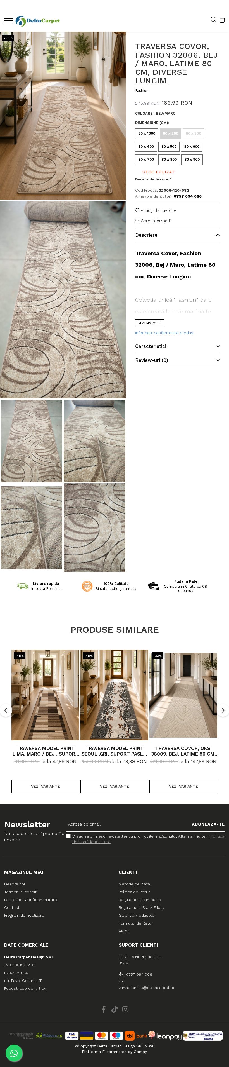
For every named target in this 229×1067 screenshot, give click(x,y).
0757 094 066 (138, 974)
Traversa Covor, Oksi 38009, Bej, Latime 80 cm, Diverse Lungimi (183, 751)
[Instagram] (125, 1010)
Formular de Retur (136, 923)
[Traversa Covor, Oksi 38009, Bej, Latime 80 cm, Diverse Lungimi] (183, 695)
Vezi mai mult (149, 323)
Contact (12, 907)
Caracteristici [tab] (150, 346)
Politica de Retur (134, 892)
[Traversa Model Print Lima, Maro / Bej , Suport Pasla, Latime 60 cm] (45, 695)
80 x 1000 (146, 133)
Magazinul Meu (24, 872)
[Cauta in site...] (213, 20)
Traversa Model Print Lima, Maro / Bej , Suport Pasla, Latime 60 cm (45, 751)
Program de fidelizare (24, 915)
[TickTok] (115, 1010)
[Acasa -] (37, 21)
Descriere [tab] (146, 235)
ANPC (123, 931)
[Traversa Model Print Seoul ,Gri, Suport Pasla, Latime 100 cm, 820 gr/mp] (114, 695)
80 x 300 (193, 133)
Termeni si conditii (21, 892)
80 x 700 (146, 159)
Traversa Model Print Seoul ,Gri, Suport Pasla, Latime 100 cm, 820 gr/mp (114, 751)
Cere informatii (155, 220)
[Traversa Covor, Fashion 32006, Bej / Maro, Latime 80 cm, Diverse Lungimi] (63, 116)
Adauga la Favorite (157, 210)
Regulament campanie (140, 899)
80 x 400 (146, 146)
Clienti (128, 872)
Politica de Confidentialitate (30, 899)
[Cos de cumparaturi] (222, 20)
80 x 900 (192, 159)
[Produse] (9, 22)
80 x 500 (168, 146)
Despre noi (14, 884)
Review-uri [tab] (151, 360)
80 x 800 (169, 159)
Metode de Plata (134, 884)
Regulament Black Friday (141, 907)
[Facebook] (104, 1010)
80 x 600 (191, 146)
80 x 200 (170, 133)
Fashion (142, 90)
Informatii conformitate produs (164, 332)
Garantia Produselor (137, 915)
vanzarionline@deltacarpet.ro (145, 987)
